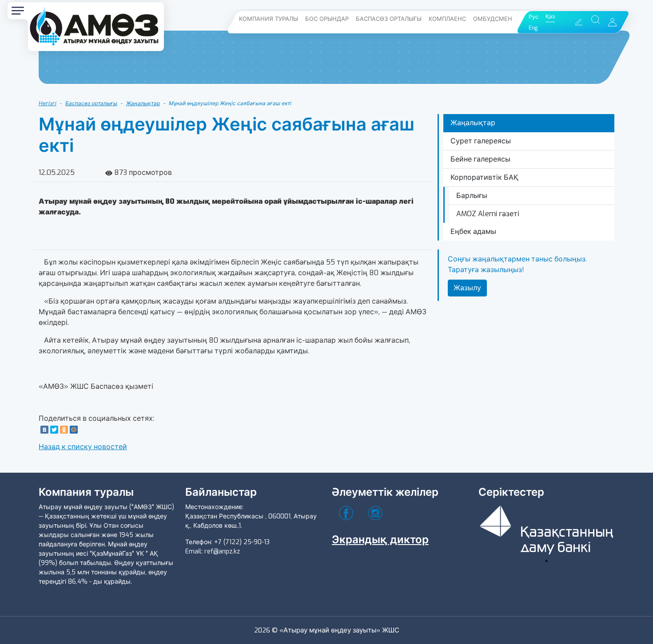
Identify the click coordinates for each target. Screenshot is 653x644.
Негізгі (47, 103)
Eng (533, 28)
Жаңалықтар (143, 103)
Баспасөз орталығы (389, 19)
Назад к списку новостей (83, 446)
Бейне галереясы (480, 159)
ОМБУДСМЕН (492, 19)
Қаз (550, 16)
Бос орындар (327, 19)
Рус (533, 16)
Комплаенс (447, 19)
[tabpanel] (546, 528)
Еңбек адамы (473, 231)
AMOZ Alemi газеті (487, 213)
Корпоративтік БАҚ (484, 177)
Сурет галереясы (480, 141)
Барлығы (471, 195)
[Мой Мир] (74, 430)
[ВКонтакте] (44, 430)
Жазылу (467, 287)
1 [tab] (546, 561)
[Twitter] (54, 430)
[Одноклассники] (64, 430)
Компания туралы (268, 19)
